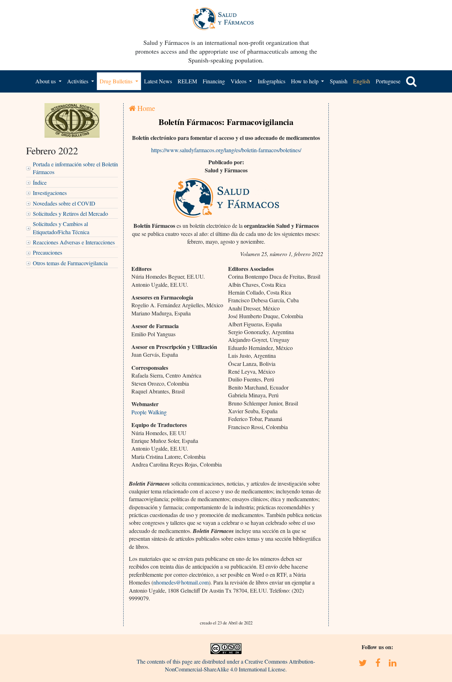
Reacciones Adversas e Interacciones (74, 242)
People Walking (149, 412)
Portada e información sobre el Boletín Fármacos (75, 168)
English (361, 81)
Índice (40, 182)
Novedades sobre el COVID (64, 203)
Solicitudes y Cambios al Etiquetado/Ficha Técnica (61, 227)
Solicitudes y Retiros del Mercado (70, 213)
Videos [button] (239, 81)
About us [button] (46, 81)
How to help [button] (305, 81)
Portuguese (388, 81)
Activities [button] (78, 81)
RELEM (187, 81)
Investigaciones (50, 192)
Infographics (271, 81)
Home (145, 108)
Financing (214, 81)
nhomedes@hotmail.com (181, 582)
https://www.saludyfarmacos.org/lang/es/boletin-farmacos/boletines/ (226, 150)
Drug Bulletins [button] (117, 81)
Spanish (338, 81)
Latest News (158, 81)
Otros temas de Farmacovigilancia (70, 263)
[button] (411, 81)
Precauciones (47, 252)
